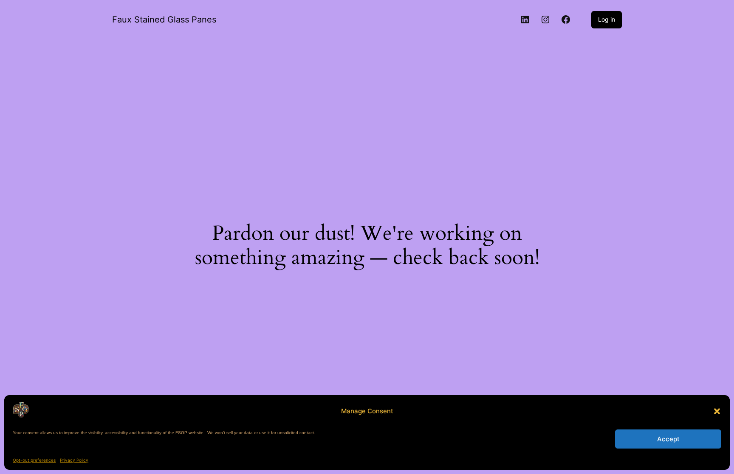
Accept (668, 439)
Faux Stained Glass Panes (164, 19)
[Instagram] (545, 19)
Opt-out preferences (34, 460)
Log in (606, 19)
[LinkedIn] (525, 19)
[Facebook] (566, 19)
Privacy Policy (74, 460)
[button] (717, 411)
